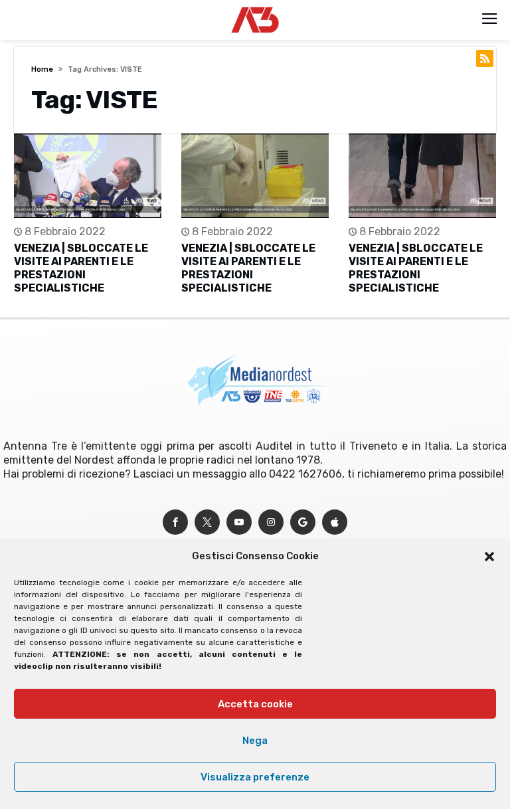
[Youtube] (239, 522)
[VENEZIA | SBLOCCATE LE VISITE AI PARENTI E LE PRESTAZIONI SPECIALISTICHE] (87, 176)
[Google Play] (302, 522)
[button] (489, 556)
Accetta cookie (255, 704)
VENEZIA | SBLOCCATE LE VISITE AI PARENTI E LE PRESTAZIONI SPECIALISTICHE (81, 268)
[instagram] (271, 522)
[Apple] (334, 522)
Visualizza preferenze (255, 777)
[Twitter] (207, 522)
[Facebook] (175, 522)
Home (42, 69)
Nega (255, 741)
